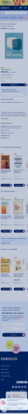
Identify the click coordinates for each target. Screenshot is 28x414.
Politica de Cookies (14, 405)
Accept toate (19, 408)
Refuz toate (8, 408)
